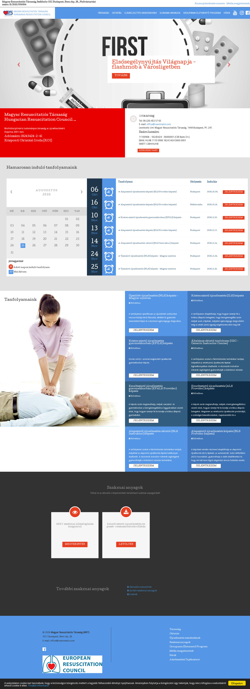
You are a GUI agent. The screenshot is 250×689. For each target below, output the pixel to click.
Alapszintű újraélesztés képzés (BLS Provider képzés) (148, 192)
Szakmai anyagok (170, 13)
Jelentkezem (234, 192)
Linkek (133, 595)
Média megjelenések (182, 651)
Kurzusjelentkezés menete (210, 4)
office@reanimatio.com (159, 124)
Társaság (103, 13)
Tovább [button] (121, 75)
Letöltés (126, 544)
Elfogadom (237, 683)
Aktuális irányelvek (140, 587)
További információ (38, 685)
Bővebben (135, 303)
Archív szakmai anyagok (143, 591)
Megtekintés (75, 544)
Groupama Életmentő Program (202, 13)
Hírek (227, 13)
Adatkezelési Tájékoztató (185, 660)
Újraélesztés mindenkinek (140, 13)
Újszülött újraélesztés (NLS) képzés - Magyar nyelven (148, 256)
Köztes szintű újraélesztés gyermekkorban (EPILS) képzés (150, 218)
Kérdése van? (148, 150)
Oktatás (117, 13)
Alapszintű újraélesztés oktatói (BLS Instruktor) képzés (149, 243)
